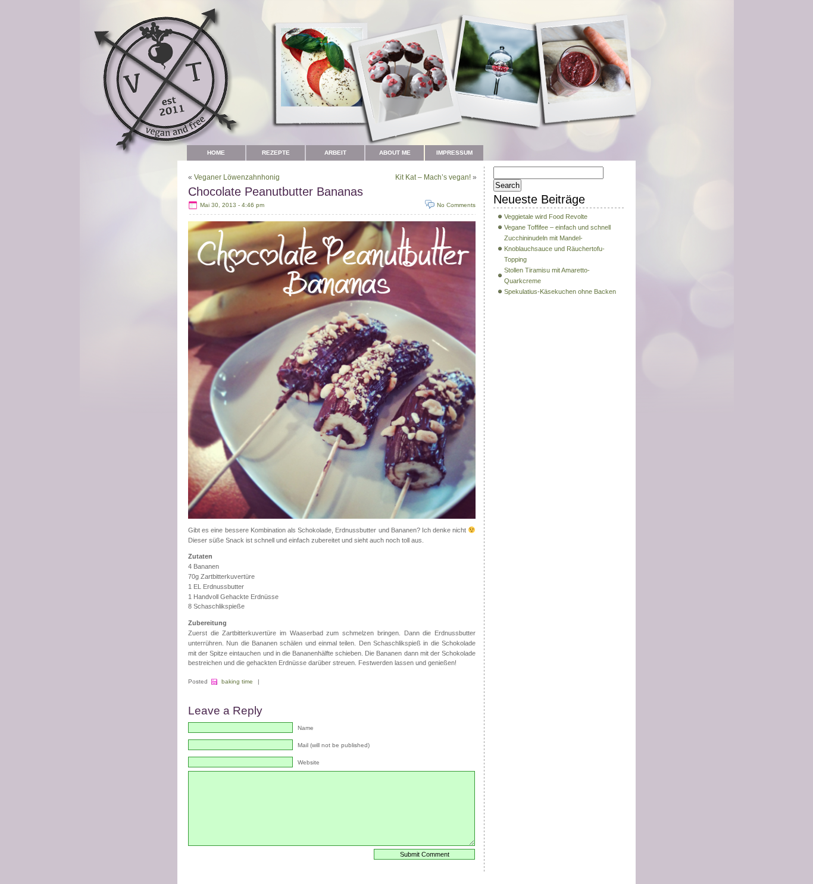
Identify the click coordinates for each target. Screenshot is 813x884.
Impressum (454, 152)
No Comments (456, 205)
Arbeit (335, 152)
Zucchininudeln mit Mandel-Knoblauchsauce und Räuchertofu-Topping (554, 248)
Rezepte (276, 152)
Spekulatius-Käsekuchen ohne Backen (560, 291)
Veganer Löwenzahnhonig (237, 177)
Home (216, 152)
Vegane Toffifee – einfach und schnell (557, 227)
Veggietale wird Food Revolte (545, 216)
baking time (237, 681)
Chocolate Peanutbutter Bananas (275, 191)
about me (395, 152)
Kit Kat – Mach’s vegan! (433, 177)
